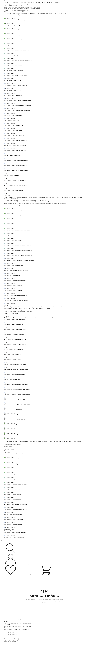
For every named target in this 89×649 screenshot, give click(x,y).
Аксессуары (11, 443)
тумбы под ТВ (25, 10)
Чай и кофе (77, 441)
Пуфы (33, 7)
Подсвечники (7, 314)
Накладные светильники (26, 200)
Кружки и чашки (18, 441)
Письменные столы (62, 4)
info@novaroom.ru (19, 537)
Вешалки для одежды (19, 318)
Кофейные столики (42, 4)
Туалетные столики (72, 4)
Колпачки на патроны (15, 203)
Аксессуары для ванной (78, 307)
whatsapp (9, 639)
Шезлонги (38, 7)
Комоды (6, 10)
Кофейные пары (8, 444)
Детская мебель (8, 530)
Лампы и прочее (13, 198)
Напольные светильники (52, 197)
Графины (6, 449)
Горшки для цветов (66, 307)
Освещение (7, 195)
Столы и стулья (8, 2)
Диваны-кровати (13, 7)
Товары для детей (9, 529)
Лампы (23, 203)
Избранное (7, 629)
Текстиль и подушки (24, 307)
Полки (10, 10)
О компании (23, 626)
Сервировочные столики (10, 5)
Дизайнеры (3, 540)
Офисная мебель (47, 2)
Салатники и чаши (37, 441)
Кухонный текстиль (68, 441)
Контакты (26, 620)
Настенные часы (17, 311)
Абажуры (6, 203)
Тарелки (10, 446)
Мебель (6, 0)
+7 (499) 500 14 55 (9, 537)
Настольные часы (27, 311)
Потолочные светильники (11, 197)
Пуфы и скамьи (48, 13)
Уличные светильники (65, 197)
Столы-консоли (52, 4)
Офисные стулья (26, 11)
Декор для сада (32, 308)
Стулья (6, 4)
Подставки (7, 452)
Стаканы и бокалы (9, 441)
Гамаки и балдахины (14, 13)
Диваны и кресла (17, 2)
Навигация (11, 620)
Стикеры (6, 316)
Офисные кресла (8, 11)
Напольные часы (8, 311)
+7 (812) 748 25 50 (12, 634)
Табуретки (19, 4)
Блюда (6, 446)
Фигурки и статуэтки (35, 307)
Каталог (2, 539)
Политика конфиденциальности (12, 643)
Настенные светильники (38, 197)
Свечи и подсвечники (47, 307)
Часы (8, 307)
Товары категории (11, 18)
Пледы (6, 313)
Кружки (15, 444)
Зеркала (12, 307)
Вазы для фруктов (9, 447)
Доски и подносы (58, 441)
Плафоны (36, 203)
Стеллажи (15, 10)
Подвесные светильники (39, 200)
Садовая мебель (56, 2)
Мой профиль (25, 629)
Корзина (12, 629)
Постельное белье (13, 313)
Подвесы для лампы (49, 203)
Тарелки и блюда (27, 441)
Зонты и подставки (34, 13)
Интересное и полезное (43, 308)
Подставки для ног (27, 7)
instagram (13, 639)
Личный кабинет (19, 620)
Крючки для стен (39, 318)
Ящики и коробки (49, 318)
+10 (7, 16)
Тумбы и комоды (8, 318)
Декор (6, 305)
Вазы (5, 307)
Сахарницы (7, 450)
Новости (28, 626)
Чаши (15, 447)
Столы (23, 4)
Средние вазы (22, 310)
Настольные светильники (25, 197)
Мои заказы (18, 629)
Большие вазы (8, 310)
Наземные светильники (10, 202)
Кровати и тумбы (26, 2)
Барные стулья (12, 4)
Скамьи (20, 5)
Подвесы (41, 203)
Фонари (19, 202)
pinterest (17, 639)
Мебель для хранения (37, 2)
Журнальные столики (31, 4)
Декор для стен (57, 307)
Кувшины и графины (47, 441)
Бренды (2, 542)
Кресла (20, 7)
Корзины (33, 318)
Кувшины (11, 449)
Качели (42, 13)
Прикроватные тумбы (35, 8)
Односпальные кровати (22, 8)
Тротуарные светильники (55, 202)
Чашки (19, 444)
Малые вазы (15, 310)
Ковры (16, 307)
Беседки (6, 13)
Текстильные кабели (60, 203)
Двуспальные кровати (10, 8)
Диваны (6, 7)
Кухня (5, 440)
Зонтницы (27, 318)
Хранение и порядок (22, 308)
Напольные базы (29, 203)
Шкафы (20, 10)
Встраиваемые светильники (11, 200)
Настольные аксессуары (10, 308)
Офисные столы (17, 11)
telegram (5, 639)
